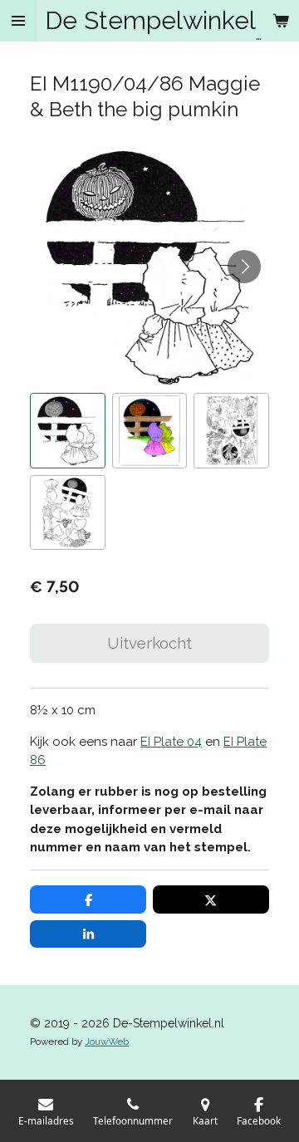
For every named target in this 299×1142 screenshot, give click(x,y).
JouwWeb (107, 1041)
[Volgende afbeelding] (244, 266)
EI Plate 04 (171, 741)
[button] (67, 430)
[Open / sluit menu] (18, 21)
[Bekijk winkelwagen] (280, 21)
